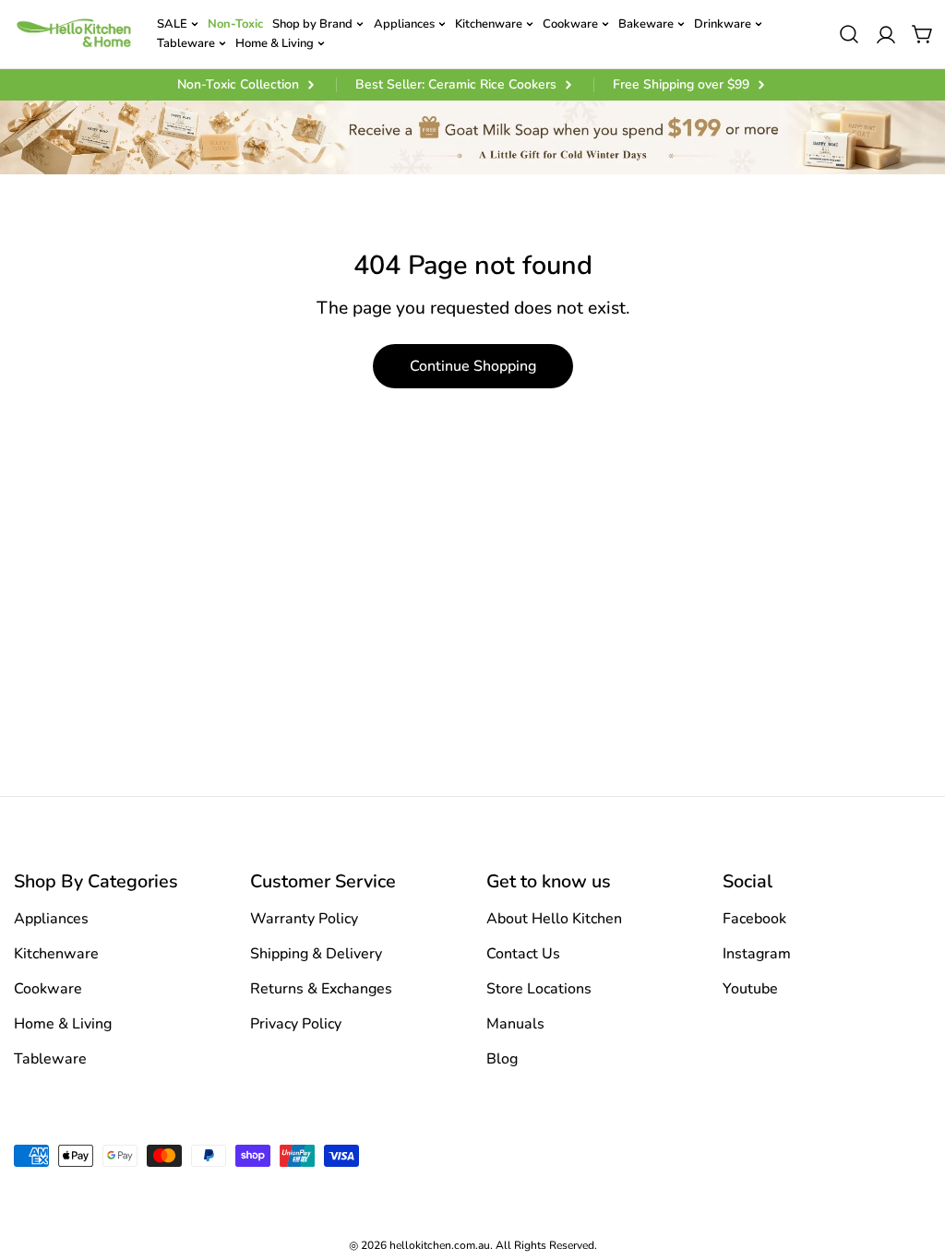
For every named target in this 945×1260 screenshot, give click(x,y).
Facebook (754, 919)
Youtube (750, 989)
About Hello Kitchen (554, 919)
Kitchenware (56, 954)
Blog (502, 1059)
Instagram (757, 954)
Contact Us (523, 954)
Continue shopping (473, 366)
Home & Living (63, 1024)
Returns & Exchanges (321, 989)
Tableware (50, 1059)
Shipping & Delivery (316, 954)
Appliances (51, 919)
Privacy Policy (295, 1024)
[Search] (849, 34)
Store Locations (539, 989)
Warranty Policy (304, 919)
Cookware (48, 989)
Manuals (515, 1024)
